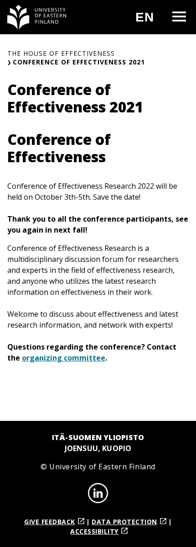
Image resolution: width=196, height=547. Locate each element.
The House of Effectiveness (61, 53)
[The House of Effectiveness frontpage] (37, 17)
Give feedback (49, 521)
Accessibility (94, 531)
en (148, 21)
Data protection (124, 521)
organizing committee (63, 358)
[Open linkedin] (98, 494)
